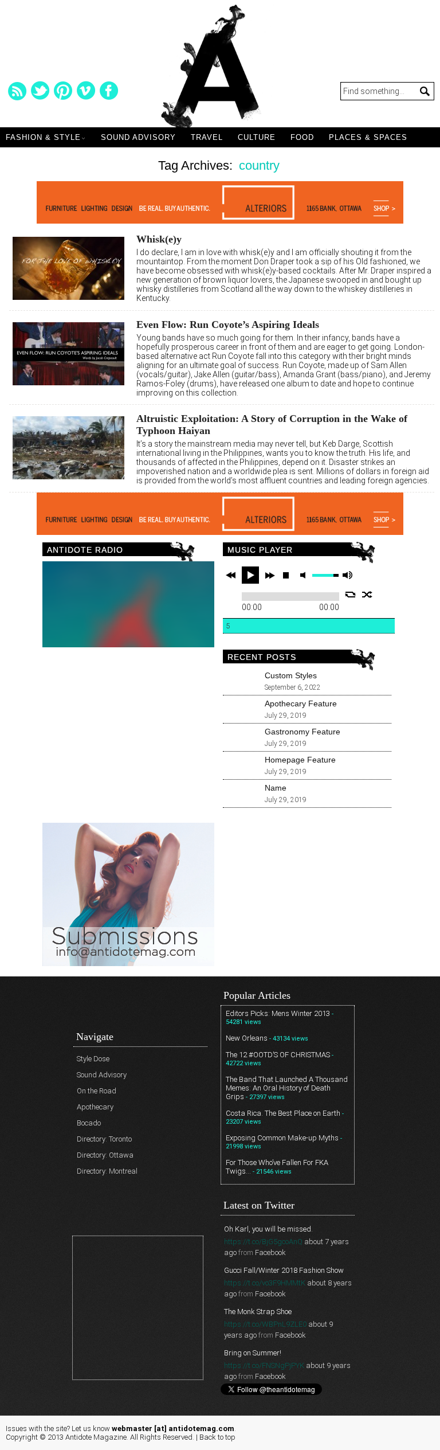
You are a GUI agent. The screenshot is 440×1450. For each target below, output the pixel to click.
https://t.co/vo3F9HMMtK (264, 1283)
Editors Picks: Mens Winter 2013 (278, 1013)
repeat (350, 594)
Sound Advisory (138, 137)
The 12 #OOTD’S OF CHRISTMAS (278, 1054)
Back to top (217, 1437)
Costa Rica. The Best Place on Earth (283, 1113)
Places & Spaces (368, 137)
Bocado (89, 1123)
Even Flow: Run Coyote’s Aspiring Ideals (227, 324)
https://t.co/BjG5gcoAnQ (263, 1241)
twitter (40, 90)
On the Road (96, 1090)
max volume (347, 575)
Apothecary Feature (301, 703)
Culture (257, 137)
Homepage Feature (300, 759)
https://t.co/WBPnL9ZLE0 (265, 1324)
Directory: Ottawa (105, 1155)
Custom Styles (291, 675)
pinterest (63, 90)
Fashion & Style (43, 137)
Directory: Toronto (104, 1139)
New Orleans (247, 1038)
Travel (207, 137)
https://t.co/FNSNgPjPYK (264, 1365)
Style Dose (93, 1058)
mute (305, 575)
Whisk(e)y (159, 239)
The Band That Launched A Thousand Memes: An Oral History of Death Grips (287, 1088)
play (250, 575)
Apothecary (95, 1107)
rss (17, 90)
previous (231, 575)
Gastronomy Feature (302, 731)
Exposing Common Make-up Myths (282, 1138)
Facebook (270, 1252)
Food (302, 137)
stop (286, 575)
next (270, 575)
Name (275, 787)
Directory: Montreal (107, 1171)
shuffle (367, 594)
